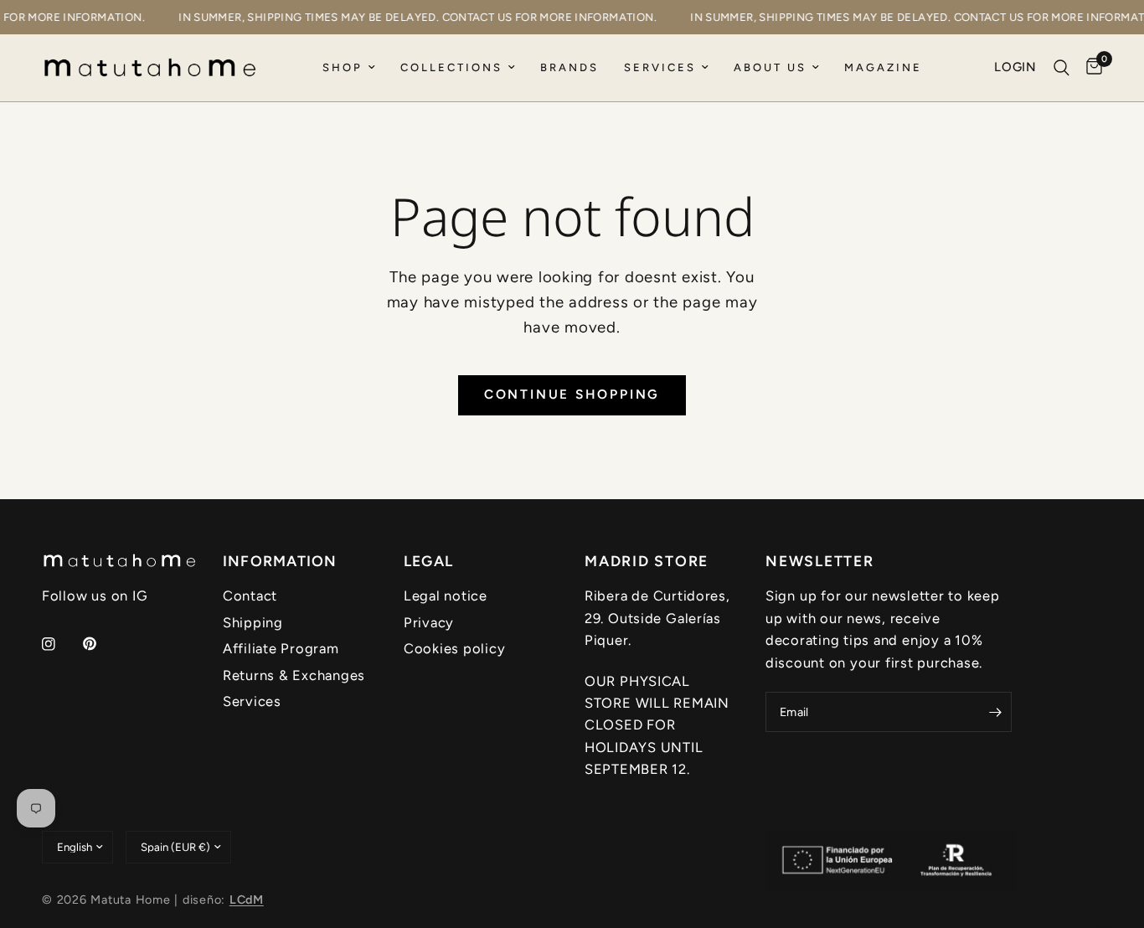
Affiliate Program (281, 648)
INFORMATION (280, 561)
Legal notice (445, 595)
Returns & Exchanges (294, 675)
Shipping (253, 622)
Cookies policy (454, 648)
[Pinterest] (101, 643)
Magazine (883, 67)
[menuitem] (349, 68)
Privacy (429, 622)
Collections (451, 67)
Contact (250, 595)
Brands (569, 67)
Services (660, 67)
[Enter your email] (995, 712)
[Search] (1061, 67)
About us (770, 67)
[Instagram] (60, 644)
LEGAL (428, 561)
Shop (342, 67)
